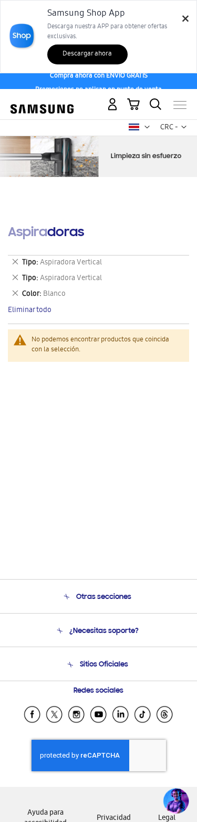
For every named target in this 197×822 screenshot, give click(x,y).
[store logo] (42, 100)
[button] (147, 127)
